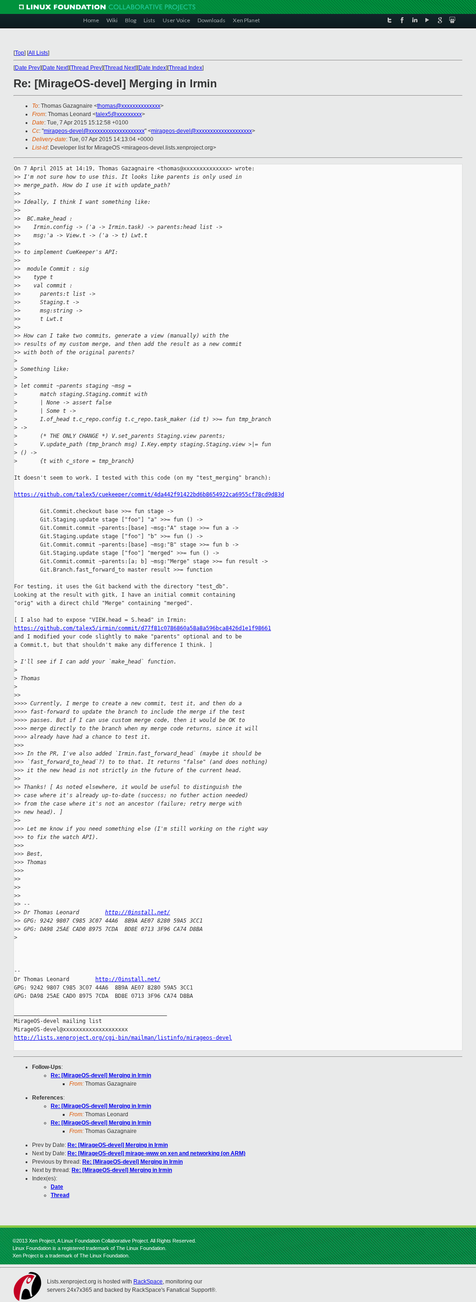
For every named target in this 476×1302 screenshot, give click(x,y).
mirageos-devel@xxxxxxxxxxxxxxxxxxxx (94, 131)
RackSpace (148, 1281)
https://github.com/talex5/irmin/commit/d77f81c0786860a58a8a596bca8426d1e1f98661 (142, 628)
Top (19, 53)
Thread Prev (86, 68)
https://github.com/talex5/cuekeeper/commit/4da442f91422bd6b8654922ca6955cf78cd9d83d (149, 494)
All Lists (38, 53)
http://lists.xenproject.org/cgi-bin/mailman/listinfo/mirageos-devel (123, 1038)
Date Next (55, 68)
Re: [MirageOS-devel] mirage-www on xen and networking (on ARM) (156, 1153)
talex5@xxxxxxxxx (119, 114)
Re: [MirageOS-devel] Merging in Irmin (101, 1075)
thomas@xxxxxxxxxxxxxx (128, 106)
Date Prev (27, 68)
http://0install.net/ (137, 912)
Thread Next (120, 68)
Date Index (152, 68)
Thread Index (185, 68)
